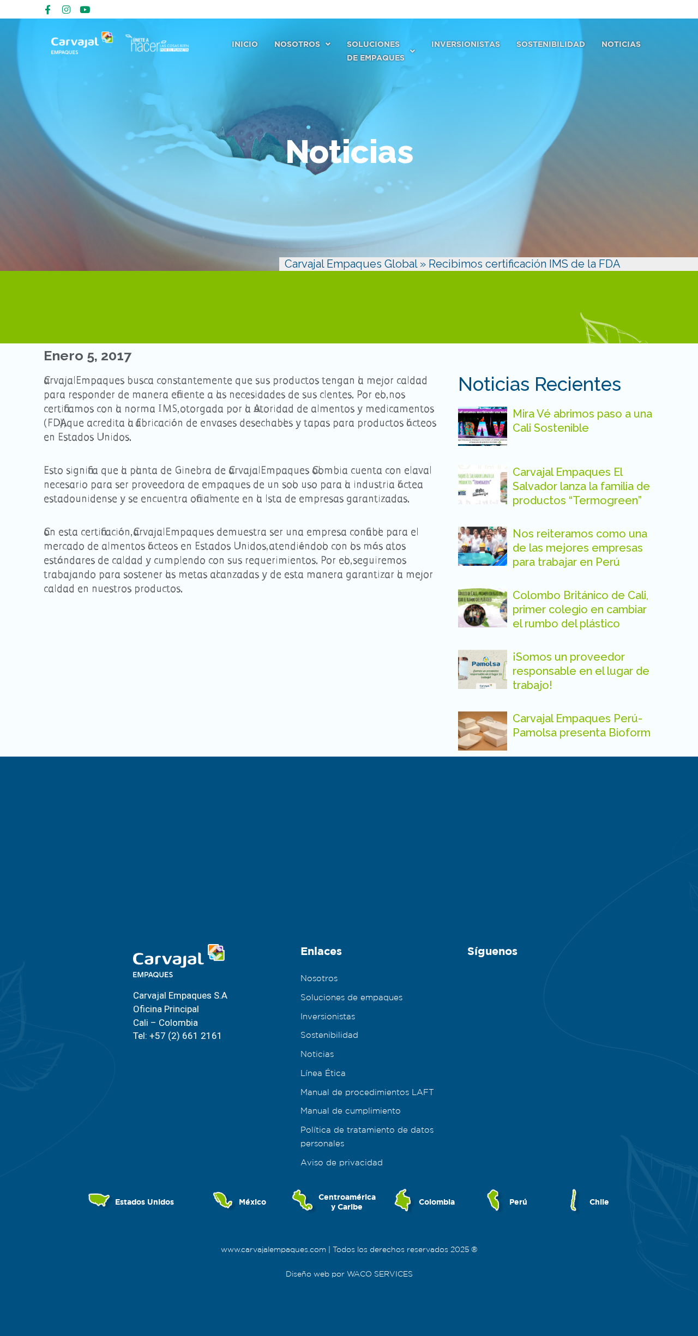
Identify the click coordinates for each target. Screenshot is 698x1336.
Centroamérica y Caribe (347, 1201)
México (252, 1201)
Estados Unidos (144, 1201)
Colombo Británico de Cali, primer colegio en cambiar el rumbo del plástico (580, 609)
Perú (518, 1201)
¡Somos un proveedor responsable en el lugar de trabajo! (581, 671)
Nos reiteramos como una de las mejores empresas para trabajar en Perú (580, 548)
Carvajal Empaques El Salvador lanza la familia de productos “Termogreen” (581, 486)
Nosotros (297, 44)
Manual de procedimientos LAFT (367, 1092)
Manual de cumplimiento (350, 1110)
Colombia (437, 1201)
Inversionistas (465, 44)
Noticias (621, 44)
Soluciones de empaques (351, 997)
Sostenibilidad (550, 44)
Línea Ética (323, 1073)
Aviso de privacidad (341, 1162)
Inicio (245, 44)
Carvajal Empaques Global (351, 263)
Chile (599, 1201)
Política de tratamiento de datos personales (367, 1136)
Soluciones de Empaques (376, 50)
